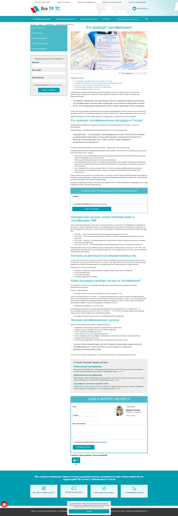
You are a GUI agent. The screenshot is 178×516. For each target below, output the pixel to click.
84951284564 (130, 416)
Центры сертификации (137, 2)
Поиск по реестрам (42, 2)
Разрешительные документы (65, 19)
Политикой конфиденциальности (94, 506)
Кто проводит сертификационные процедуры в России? (93, 81)
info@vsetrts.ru (142, 8)
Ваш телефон (36, 70)
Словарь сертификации (86, 2)
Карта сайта (121, 511)
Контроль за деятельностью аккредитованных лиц (92, 85)
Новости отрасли (63, 2)
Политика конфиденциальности (136, 511)
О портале (106, 19)
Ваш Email (35, 62)
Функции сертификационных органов (87, 89)
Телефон (75, 196)
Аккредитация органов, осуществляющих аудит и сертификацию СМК (98, 83)
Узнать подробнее (91, 209)
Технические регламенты (89, 19)
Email (74, 407)
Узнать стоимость (49, 90)
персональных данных (99, 204)
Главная (33, 511)
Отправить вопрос (83, 447)
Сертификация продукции (41, 19)
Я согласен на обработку (90, 204)
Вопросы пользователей (111, 2)
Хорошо (89, 511)
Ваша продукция (38, 78)
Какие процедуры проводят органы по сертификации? (93, 87)
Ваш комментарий (79, 424)
